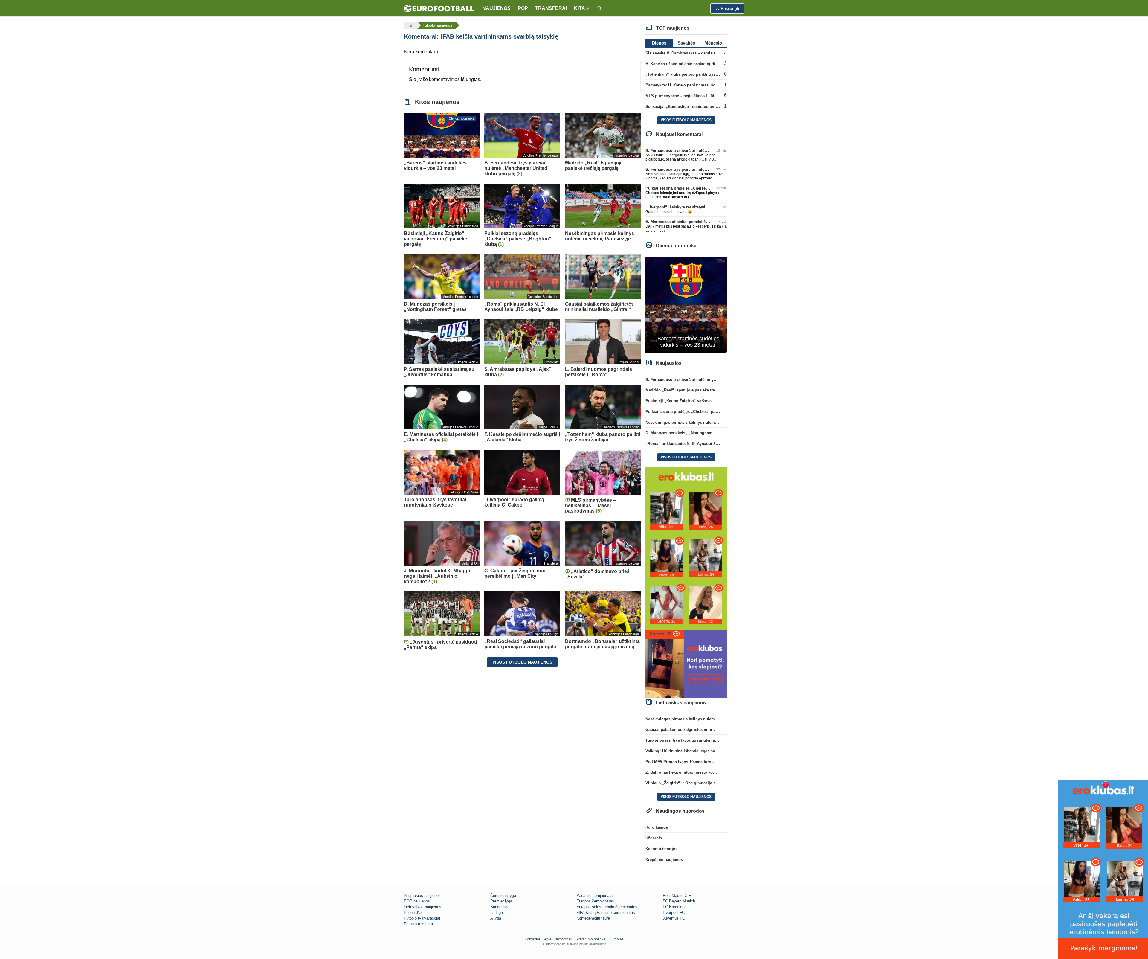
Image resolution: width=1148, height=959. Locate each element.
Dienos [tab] (659, 42)
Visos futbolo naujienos (522, 662)
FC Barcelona (674, 907)
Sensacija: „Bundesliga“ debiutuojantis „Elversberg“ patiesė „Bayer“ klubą (715, 106)
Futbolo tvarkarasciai (422, 918)
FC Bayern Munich (679, 901)
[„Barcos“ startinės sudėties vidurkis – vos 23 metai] (686, 304)
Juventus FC (674, 918)
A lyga (495, 918)
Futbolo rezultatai (419, 924)
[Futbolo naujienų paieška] (599, 8)
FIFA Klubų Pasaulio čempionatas (605, 912)
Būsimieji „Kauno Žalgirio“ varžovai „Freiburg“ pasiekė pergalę (704, 401)
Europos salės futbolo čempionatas (606, 907)
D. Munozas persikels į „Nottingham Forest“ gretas (692, 433)
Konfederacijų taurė (593, 918)
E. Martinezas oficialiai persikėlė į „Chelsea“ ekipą (692, 221)
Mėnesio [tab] (713, 42)
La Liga (496, 912)
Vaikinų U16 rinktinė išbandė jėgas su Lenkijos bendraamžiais (703, 751)
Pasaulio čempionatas (595, 895)
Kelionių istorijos (661, 849)
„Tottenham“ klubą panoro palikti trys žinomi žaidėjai (695, 74)
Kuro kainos (656, 827)
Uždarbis (653, 838)
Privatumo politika (590, 939)
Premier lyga (501, 901)
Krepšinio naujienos (664, 859)
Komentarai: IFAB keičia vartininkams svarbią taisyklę (481, 36)
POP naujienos (417, 901)
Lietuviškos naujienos (422, 907)
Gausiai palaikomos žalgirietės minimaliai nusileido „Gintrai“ (702, 729)
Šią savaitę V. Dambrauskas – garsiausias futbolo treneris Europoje (707, 53)
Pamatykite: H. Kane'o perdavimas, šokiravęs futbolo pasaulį (701, 85)
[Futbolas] (410, 25)
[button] (581, 8)
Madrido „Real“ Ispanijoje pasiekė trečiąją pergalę (691, 390)
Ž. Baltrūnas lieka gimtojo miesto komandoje (687, 772)
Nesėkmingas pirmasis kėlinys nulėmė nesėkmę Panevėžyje (701, 422)
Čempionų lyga (503, 895)
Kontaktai (532, 939)
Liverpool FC (674, 912)
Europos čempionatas (595, 901)
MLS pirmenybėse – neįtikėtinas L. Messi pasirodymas (695, 96)
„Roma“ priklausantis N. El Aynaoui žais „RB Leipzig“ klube (701, 443)
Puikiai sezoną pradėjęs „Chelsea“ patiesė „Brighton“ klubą (701, 188)
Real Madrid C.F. (677, 895)
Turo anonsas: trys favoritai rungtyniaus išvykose (691, 740)
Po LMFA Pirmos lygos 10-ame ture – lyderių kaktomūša (697, 762)
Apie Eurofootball (558, 939)
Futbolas (617, 939)
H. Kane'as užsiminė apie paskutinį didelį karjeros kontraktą (700, 64)
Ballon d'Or (413, 912)
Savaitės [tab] (686, 42)
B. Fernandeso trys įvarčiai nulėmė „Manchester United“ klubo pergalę (710, 379)
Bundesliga (499, 907)
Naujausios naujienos (422, 895)
